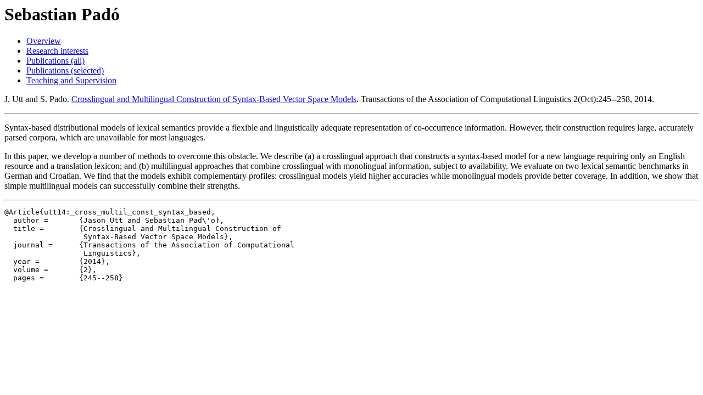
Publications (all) (55, 60)
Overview (43, 41)
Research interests (57, 50)
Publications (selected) (65, 70)
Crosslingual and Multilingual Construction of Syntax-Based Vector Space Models (213, 99)
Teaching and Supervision (71, 80)
